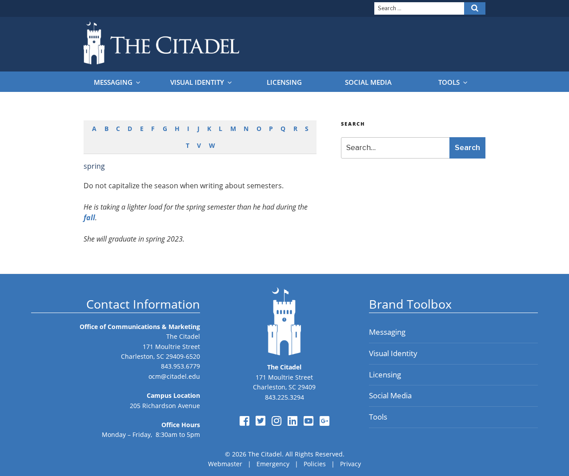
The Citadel (183, 336)
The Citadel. (266, 454)
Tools (449, 82)
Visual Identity (197, 82)
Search (467, 147)
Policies (315, 464)
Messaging (113, 82)
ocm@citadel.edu (174, 376)
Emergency (272, 464)
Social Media (368, 82)
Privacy (350, 464)
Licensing (284, 82)
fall (89, 217)
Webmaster (225, 464)
